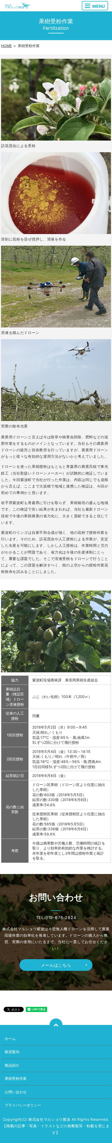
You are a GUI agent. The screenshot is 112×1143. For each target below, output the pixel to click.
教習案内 (12, 1052)
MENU (98, 6)
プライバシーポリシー (23, 1105)
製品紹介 (12, 1065)
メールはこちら (56, 965)
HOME (6, 45)
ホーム (10, 1038)
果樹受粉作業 (16, 1078)
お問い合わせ (16, 1092)
